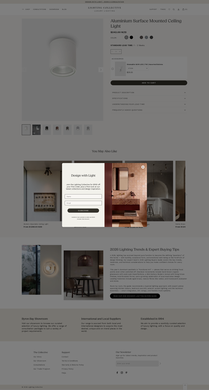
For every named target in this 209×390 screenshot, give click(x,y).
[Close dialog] (143, 167)
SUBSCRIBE (83, 210)
